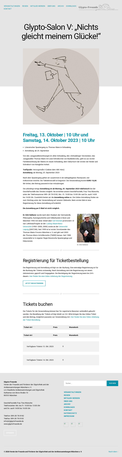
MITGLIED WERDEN (37, 6)
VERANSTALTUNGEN (12, 6)
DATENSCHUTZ (70, 413)
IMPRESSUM (69, 416)
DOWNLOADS (71, 6)
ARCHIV (61, 6)
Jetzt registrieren (34, 283)
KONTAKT (8, 9)
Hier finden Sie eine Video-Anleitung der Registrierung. (51, 276)
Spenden (10, 433)
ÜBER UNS (51, 6)
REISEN (25, 6)
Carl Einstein (57, 221)
